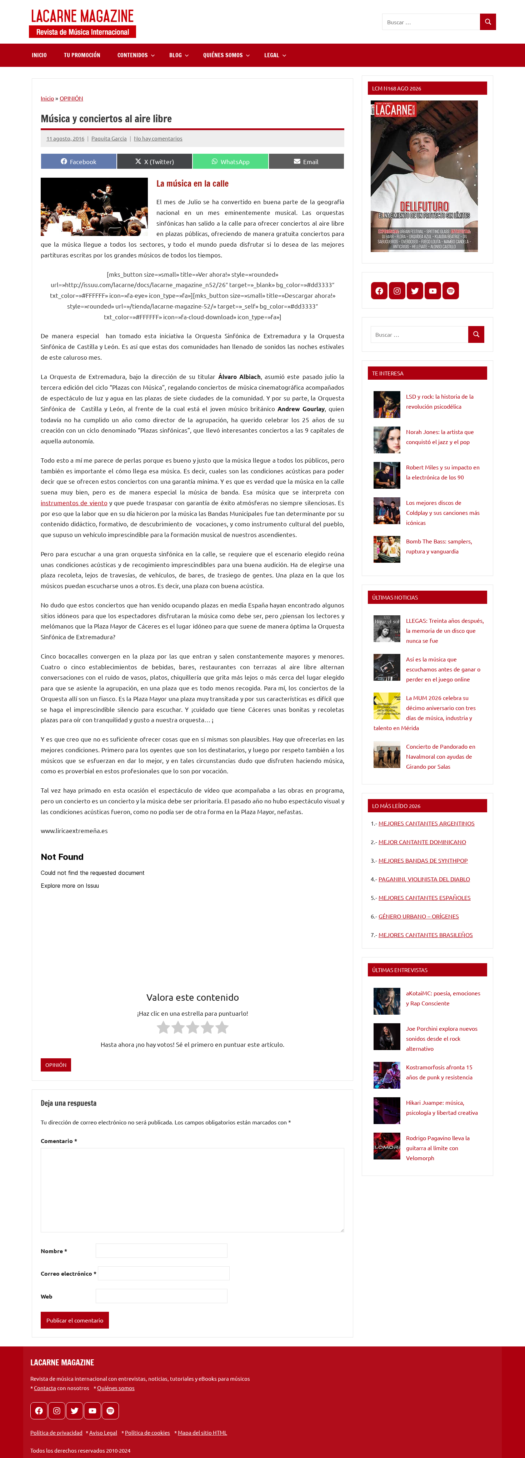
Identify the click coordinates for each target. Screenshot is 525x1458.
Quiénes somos (116, 1387)
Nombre (54, 1251)
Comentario (59, 1140)
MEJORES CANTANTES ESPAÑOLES (425, 897)
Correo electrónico (68, 1273)
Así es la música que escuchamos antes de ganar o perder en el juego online (443, 669)
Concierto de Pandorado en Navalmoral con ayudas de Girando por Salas (440, 756)
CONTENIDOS (133, 55)
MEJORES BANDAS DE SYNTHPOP (423, 860)
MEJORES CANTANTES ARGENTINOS (427, 823)
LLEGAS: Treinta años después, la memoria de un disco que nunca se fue (445, 630)
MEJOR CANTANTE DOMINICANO (422, 841)
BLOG (175, 55)
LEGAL (271, 55)
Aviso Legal (103, 1432)
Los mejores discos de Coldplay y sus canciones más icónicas (443, 512)
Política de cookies (147, 1432)
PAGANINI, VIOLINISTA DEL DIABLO (424, 878)
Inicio (47, 98)
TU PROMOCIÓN (82, 55)
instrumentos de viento (74, 502)
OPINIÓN (71, 98)
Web (46, 1296)
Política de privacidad (56, 1432)
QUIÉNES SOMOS (223, 55)
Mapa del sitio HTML (202, 1432)
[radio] (163, 1029)
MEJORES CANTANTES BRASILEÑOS (426, 934)
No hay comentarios (158, 138)
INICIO (39, 55)
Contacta (45, 1387)
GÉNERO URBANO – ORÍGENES (419, 916)
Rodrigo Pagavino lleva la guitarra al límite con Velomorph (438, 1147)
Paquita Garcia (109, 138)
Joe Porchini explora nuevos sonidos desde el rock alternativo (442, 1038)
